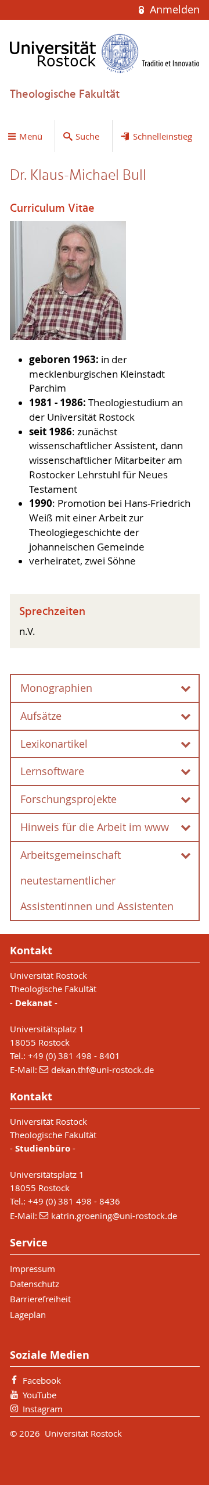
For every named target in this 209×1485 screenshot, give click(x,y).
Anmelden (173, 9)
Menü (30, 136)
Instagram (43, 1409)
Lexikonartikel (54, 744)
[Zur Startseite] (105, 53)
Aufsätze (41, 716)
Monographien (56, 688)
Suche (87, 136)
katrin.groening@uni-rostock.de (114, 1215)
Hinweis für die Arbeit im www (94, 827)
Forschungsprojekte (68, 799)
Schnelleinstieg (162, 136)
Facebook (42, 1380)
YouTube (39, 1395)
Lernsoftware (52, 771)
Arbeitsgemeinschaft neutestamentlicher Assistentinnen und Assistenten (97, 880)
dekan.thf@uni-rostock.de (102, 1069)
